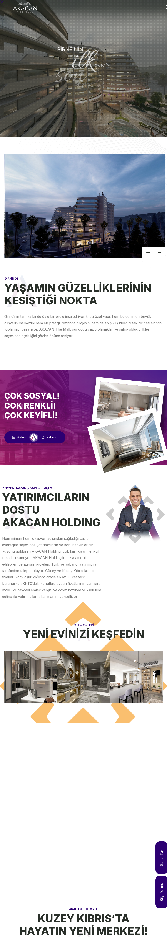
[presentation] (148, 252)
